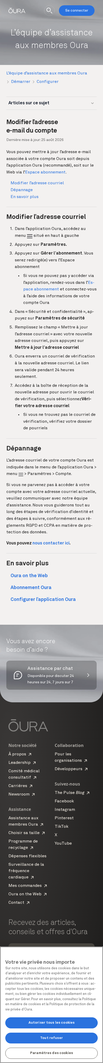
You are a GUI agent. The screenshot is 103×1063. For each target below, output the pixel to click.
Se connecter (76, 10)
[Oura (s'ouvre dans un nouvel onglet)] (16, 10)
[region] (51, 1005)
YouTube (63, 843)
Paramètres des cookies (51, 1053)
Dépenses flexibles (27, 856)
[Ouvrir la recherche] (49, 10)
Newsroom (19, 794)
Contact (16, 903)
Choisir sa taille (24, 833)
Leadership (19, 763)
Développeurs (68, 769)
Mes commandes (25, 886)
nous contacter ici (50, 543)
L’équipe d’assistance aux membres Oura (46, 73)
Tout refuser (51, 1038)
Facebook (64, 801)
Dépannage (22, 190)
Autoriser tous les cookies (51, 1022)
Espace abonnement (45, 172)
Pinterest (64, 818)
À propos (17, 754)
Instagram (65, 810)
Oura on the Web (24, 894)
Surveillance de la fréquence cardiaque (26, 871)
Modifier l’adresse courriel (37, 183)
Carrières (17, 786)
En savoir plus (25, 197)
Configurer (48, 82)
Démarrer (20, 82)
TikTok (61, 827)
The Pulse (69, 793)
